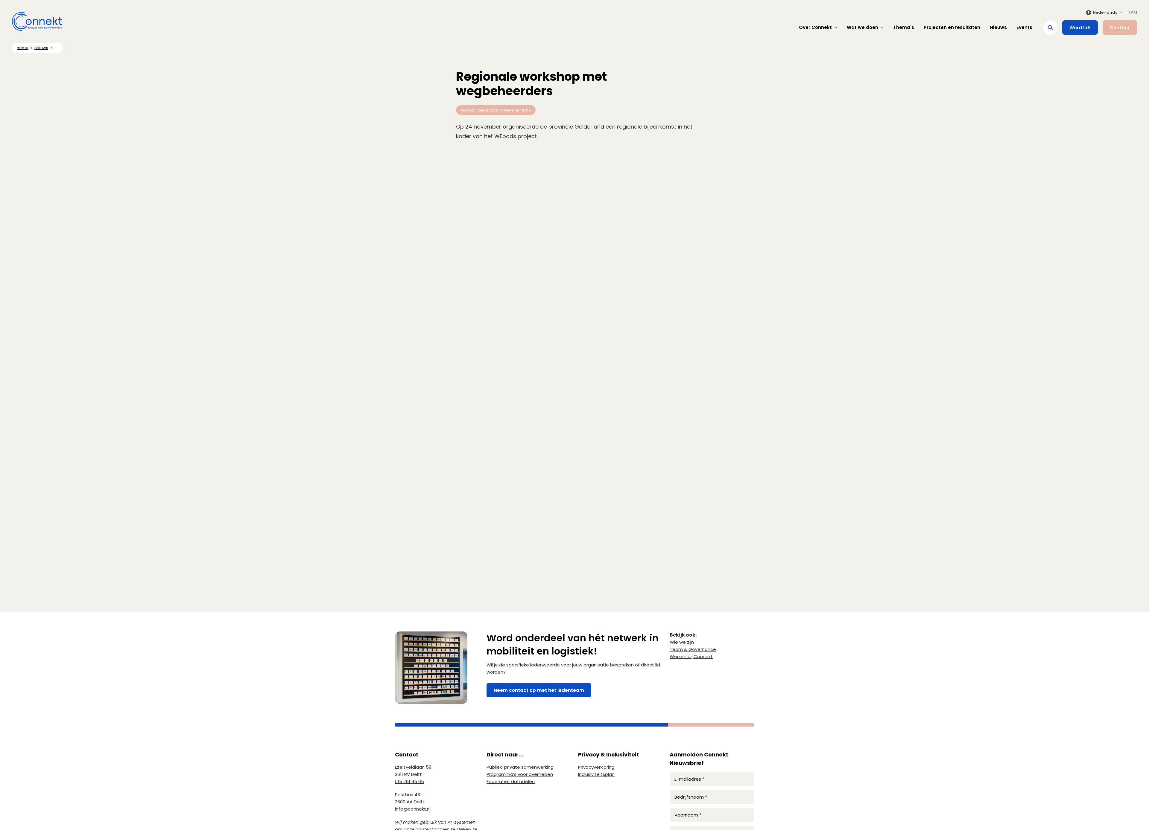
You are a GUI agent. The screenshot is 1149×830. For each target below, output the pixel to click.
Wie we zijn (682, 642)
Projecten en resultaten (952, 27)
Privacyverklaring (596, 767)
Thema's (903, 27)
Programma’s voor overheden (520, 774)
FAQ (1133, 12)
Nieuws (998, 27)
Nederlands (1105, 12)
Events (1024, 27)
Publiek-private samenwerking (520, 767)
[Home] (37, 21)
